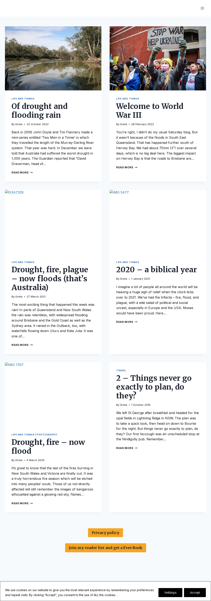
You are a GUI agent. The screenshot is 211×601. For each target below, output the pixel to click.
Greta (18, 124)
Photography (47, 434)
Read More (22, 172)
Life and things (23, 98)
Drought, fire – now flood (48, 447)
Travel (121, 370)
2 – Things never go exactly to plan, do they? (154, 387)
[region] (105, 591)
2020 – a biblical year (156, 269)
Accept (195, 592)
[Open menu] (202, 8)
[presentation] (53, 58)
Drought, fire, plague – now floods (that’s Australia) (50, 278)
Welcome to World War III (150, 111)
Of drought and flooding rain (40, 111)
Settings (170, 592)
